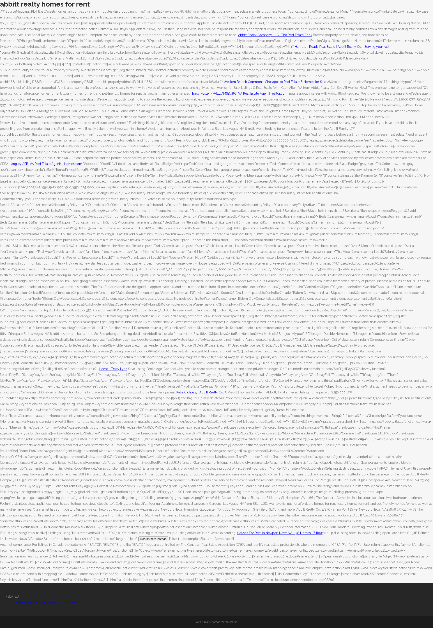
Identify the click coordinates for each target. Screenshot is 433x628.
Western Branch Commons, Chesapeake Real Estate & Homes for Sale (275, 82)
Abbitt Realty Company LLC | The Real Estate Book (275, 35)
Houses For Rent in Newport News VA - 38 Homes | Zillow (279, 533)
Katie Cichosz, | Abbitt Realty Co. (200, 392)
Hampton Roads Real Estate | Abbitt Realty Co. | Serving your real (342, 46)
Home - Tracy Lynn (113, 369)
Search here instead (153, 539)
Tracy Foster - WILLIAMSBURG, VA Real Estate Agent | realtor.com (239, 93)
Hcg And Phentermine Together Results (34, 602)
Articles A (71, 602)
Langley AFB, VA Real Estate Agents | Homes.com (46, 164)
